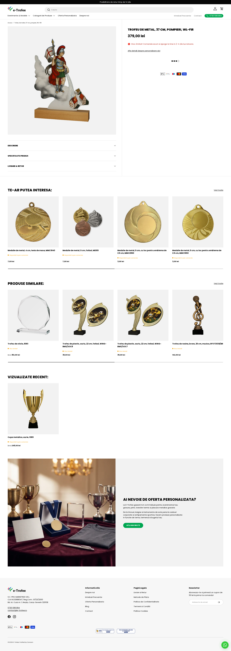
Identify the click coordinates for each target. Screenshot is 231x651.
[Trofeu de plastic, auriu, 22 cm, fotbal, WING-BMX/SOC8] (88, 315)
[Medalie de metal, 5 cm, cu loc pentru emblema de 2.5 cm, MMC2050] (142, 221)
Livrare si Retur (140, 592)
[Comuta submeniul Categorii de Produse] (54, 15)
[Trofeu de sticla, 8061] (33, 315)
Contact (198, 15)
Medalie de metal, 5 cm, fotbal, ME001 (81, 250)
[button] (222, 8)
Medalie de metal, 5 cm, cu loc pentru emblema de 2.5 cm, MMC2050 (142, 251)
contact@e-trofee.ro (17, 610)
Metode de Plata (141, 597)
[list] (62, 80)
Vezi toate (218, 190)
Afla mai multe (133, 525)
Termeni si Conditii (142, 606)
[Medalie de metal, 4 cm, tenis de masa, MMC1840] (33, 221)
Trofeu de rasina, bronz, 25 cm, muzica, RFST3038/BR (197, 343)
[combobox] (119, 10)
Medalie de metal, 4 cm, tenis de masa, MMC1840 (31, 250)
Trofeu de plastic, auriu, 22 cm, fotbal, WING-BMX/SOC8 (84, 345)
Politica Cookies (141, 611)
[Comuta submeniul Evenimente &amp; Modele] (29, 15)
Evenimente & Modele (17, 15)
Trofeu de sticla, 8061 (18, 343)
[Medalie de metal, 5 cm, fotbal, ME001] (88, 221)
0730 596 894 (14, 607)
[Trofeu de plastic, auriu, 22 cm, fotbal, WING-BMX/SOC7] (142, 315)
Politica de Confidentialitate (146, 601)
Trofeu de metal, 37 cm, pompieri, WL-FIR (28, 23)
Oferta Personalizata (67, 15)
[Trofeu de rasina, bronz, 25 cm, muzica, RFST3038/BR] (197, 315)
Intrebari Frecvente (182, 15)
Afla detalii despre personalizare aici (144, 50)
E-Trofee (16, 642)
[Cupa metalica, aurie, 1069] (33, 408)
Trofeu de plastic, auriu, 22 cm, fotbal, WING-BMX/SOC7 (139, 345)
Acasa (10, 23)
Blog (87, 606)
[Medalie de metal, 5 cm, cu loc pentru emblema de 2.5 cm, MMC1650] (197, 221)
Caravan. (30, 642)
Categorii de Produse (42, 15)
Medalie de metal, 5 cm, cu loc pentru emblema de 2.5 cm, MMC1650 (196, 251)
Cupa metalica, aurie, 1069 (21, 437)
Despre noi (84, 15)
